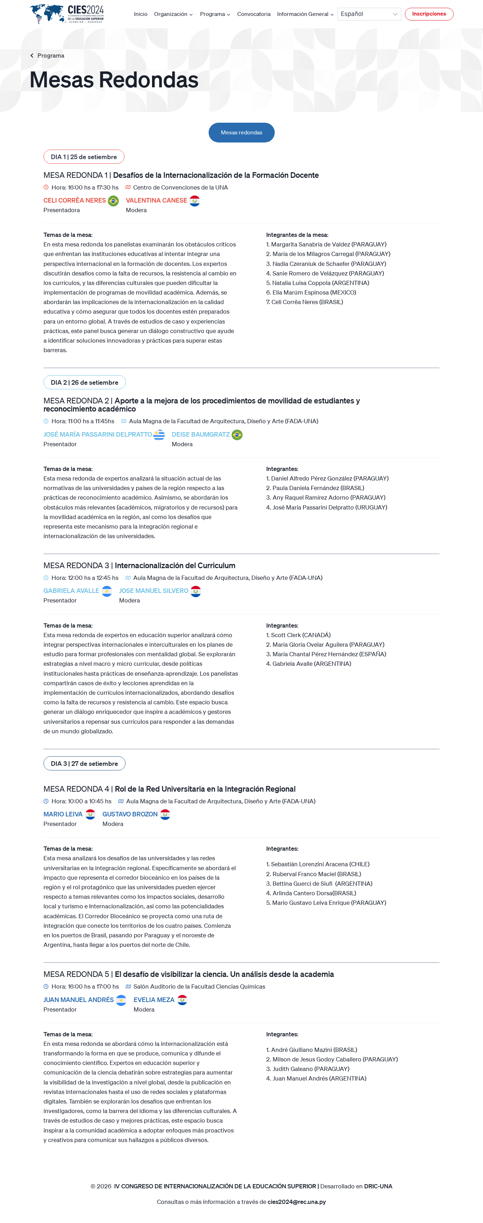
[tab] (242, 132)
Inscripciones (429, 13)
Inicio (140, 13)
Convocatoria (253, 13)
